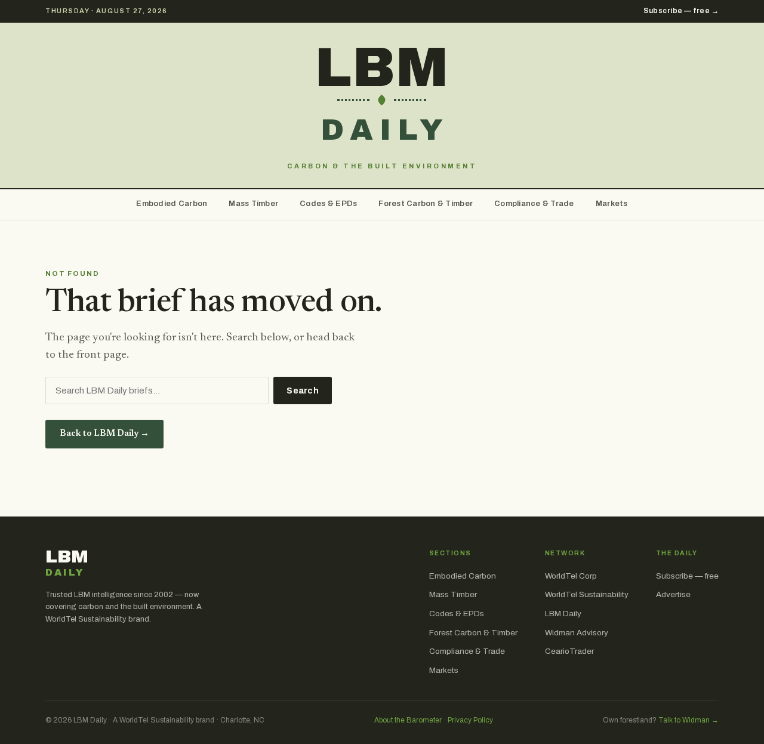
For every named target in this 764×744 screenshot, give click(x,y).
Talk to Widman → (688, 720)
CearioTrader (569, 651)
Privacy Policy (470, 720)
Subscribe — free (687, 575)
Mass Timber (253, 203)
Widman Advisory (576, 632)
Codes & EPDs (328, 203)
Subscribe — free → (681, 11)
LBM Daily (563, 613)
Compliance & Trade (534, 203)
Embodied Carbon (171, 203)
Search (302, 390)
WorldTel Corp (571, 575)
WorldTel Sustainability (587, 594)
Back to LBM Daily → (104, 433)
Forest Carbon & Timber (425, 203)
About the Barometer (408, 720)
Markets (612, 203)
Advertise (673, 594)
